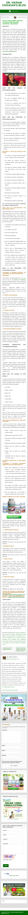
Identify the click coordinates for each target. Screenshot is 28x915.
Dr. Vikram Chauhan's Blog (14, 4)
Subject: (5, 839)
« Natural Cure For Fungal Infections (7, 648)
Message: (6, 843)
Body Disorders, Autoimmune (19, 632)
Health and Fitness (14, 875)
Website (4, 755)
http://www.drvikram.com (13, 659)
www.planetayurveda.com (16, 597)
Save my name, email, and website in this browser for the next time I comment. (12, 762)
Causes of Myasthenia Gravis (9, 637)
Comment (4, 730)
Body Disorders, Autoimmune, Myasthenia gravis (13, 634)
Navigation (15, 11)
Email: (5, 834)
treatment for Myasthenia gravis (9, 51)
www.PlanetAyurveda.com (8, 687)
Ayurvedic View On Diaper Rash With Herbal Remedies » (21, 649)
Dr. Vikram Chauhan (21, 17)
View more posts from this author (10, 690)
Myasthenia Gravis (16, 639)
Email (3, 750)
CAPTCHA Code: (7, 859)
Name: (5, 830)
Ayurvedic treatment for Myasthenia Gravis (16, 636)
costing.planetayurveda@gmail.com (13, 594)
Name (3, 745)
